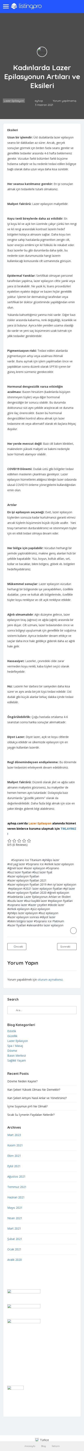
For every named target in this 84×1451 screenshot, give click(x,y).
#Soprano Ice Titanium (26, 860)
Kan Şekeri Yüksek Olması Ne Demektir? (33, 1090)
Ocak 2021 (14, 1249)
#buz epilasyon (48, 913)
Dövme (12, 1051)
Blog (43, 1446)
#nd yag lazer (16, 864)
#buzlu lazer (15, 901)
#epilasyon (15, 888)
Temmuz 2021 (17, 1187)
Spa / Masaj (15, 1046)
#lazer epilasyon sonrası (23, 917)
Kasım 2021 (15, 1145)
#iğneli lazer (15, 868)
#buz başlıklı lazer (35, 901)
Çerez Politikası (17, 1361)
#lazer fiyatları (16, 925)
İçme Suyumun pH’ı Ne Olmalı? (27, 1106)
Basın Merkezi (16, 1055)
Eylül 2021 (14, 1166)
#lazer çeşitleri (37, 905)
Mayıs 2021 (14, 1208)
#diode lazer (56, 905)
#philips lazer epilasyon (22, 913)
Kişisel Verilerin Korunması (24, 1371)
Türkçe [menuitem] (44, 1440)
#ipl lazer (69, 888)
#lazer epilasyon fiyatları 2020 (26, 893)
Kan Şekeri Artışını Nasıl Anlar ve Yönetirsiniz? (37, 1098)
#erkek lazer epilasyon (59, 864)
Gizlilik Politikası (17, 1355)
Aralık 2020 (14, 1260)
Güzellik (12, 1036)
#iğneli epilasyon (58, 893)
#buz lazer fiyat (42, 872)
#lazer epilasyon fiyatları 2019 (26, 884)
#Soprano (52, 868)
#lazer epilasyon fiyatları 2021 (26, 880)
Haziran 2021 (16, 1197)
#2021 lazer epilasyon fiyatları (42, 888)
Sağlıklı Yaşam (16, 1060)
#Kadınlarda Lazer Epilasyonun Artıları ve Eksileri (39, 897)
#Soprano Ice (35, 864)
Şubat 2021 (14, 1239)
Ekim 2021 (14, 1156)
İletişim (56, 1446)
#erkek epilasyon (18, 909)
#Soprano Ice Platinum (49, 921)
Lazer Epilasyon (14, 100)
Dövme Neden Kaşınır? (22, 1081)
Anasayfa (29, 1446)
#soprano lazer (17, 905)
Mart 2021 (14, 1228)
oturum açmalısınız (50, 979)
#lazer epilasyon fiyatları (23, 876)
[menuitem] (42, 1440)
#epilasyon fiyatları (60, 901)
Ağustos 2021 (16, 1176)
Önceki (18, 946)
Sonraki (65, 946)
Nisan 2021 (14, 1218)
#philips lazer (50, 860)
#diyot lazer (47, 917)
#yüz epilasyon (40, 909)
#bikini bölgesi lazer (20, 921)
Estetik (11, 1031)
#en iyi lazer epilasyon (61, 884)
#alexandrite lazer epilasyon (45, 925)
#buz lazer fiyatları (19, 872)
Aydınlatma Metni (18, 1366)
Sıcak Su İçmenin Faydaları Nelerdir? (30, 1115)
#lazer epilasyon (34, 868)
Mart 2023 (14, 1135)
